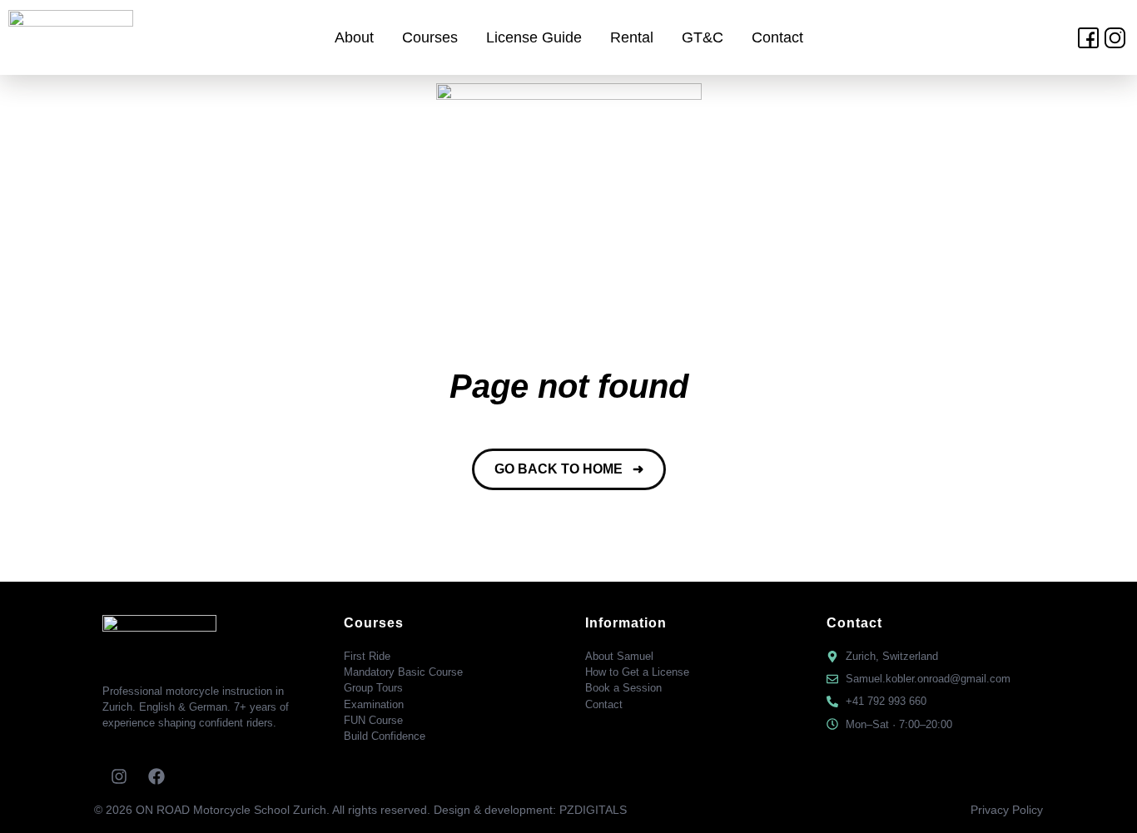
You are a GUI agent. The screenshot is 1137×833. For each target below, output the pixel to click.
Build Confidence (384, 736)
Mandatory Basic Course (403, 672)
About (354, 37)
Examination (374, 704)
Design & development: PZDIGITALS (530, 809)
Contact (777, 37)
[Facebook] (156, 776)
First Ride (367, 656)
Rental (631, 37)
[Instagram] (119, 776)
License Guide (534, 37)
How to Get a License (637, 672)
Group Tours (373, 688)
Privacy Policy (1007, 809)
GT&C (702, 37)
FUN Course (373, 720)
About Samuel (619, 656)
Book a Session (623, 688)
